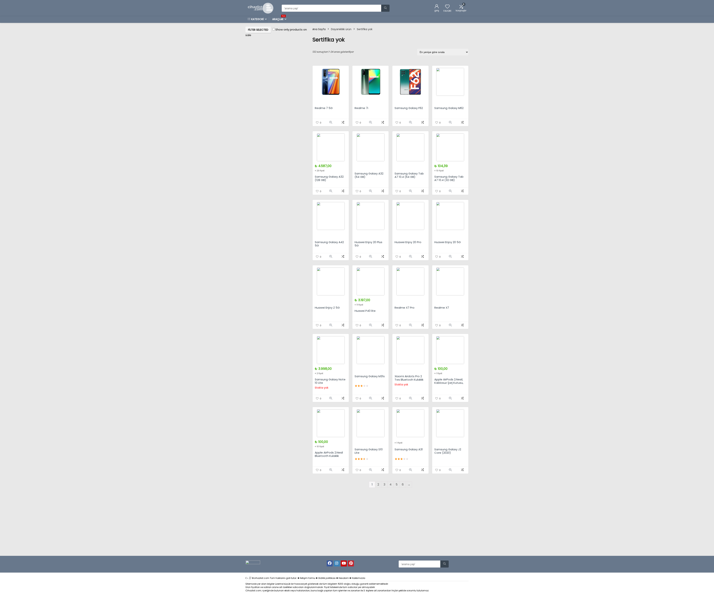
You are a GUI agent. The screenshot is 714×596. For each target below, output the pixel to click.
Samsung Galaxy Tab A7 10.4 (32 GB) (449, 178)
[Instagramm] (337, 563)
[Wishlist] (447, 7)
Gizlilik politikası (327, 578)
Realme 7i (361, 108)
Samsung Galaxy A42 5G (329, 243)
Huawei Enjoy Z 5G (327, 308)
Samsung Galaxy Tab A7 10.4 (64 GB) (409, 175)
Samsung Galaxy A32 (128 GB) (329, 178)
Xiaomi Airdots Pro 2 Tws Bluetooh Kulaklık (409, 378)
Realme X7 (441, 308)
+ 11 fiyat (359, 304)
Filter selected (258, 30)
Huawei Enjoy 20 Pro (408, 242)
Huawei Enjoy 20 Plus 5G (368, 243)
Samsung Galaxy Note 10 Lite (330, 381)
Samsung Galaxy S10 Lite (369, 451)
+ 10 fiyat (439, 170)
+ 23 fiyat (319, 170)
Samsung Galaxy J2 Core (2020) (447, 451)
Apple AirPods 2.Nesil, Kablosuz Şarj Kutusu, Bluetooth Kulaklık (448, 382)
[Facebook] (330, 563)
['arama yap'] (385, 8)
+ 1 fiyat (438, 373)
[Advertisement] (357, 527)
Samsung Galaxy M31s (370, 376)
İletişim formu (307, 578)
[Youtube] (344, 563)
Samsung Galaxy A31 (409, 449)
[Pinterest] (351, 563)
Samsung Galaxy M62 (449, 108)
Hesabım (344, 578)
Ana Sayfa (319, 29)
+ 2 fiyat (319, 373)
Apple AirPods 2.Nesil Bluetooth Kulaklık (329, 454)
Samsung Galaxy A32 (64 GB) (369, 175)
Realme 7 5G (324, 108)
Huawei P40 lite (365, 311)
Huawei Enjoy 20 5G (447, 242)
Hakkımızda (358, 578)
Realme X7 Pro (404, 308)
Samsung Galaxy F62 (409, 108)
